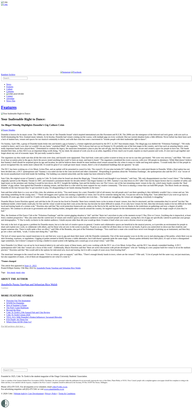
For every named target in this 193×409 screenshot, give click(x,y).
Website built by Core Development (29, 393)
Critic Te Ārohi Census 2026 (18, 315)
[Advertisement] (20, 346)
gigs (23, 272)
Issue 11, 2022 (30, 266)
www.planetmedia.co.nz (54, 389)
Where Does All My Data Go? (19, 322)
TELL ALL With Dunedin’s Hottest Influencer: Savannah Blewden (34, 317)
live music (11, 272)
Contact (9, 96)
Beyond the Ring (13, 310)
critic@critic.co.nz (59, 387)
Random (4, 74)
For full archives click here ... (13, 326)
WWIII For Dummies (15, 303)
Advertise (10, 98)
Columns (10, 91)
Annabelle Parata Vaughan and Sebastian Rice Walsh (58, 268)
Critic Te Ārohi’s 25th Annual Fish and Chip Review (28, 312)
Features (9, 87)
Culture (9, 89)
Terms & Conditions (67, 393)
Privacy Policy (51, 393)
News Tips (10, 101)
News (8, 84)
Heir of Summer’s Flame (16, 305)
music (18, 272)
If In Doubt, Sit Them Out (17, 319)
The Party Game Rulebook (17, 308)
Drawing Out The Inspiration (18, 301)
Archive (12, 74)
